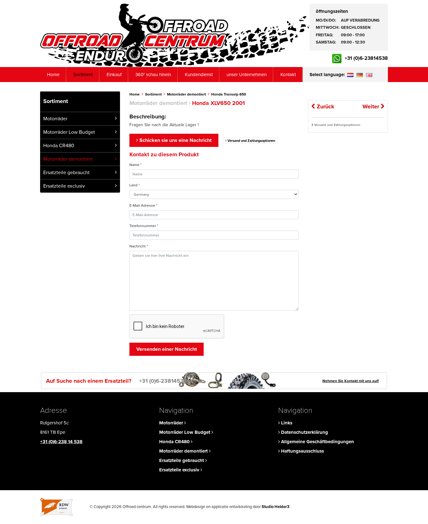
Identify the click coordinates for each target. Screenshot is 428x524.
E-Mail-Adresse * (143, 205)
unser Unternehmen (247, 74)
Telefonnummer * (143, 226)
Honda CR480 (58, 146)
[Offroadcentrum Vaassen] (134, 33)
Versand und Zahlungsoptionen (251, 141)
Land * (134, 185)
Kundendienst (199, 74)
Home (53, 74)
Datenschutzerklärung (304, 432)
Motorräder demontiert (68, 159)
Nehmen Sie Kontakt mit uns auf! (350, 381)
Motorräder (55, 119)
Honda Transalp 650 (228, 94)
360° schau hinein (153, 74)
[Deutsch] (359, 74)
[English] (369, 74)
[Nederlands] (350, 74)
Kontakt (288, 74)
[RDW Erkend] (56, 506)
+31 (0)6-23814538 (366, 58)
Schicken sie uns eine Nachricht (174, 140)
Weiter (372, 106)
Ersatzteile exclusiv (64, 186)
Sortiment (83, 74)
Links (286, 423)
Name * (135, 165)
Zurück (324, 106)
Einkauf (114, 74)
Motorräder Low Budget (69, 132)
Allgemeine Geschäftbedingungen (317, 441)
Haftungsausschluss (302, 451)
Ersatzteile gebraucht (66, 172)
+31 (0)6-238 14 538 (61, 441)
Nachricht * (138, 246)
